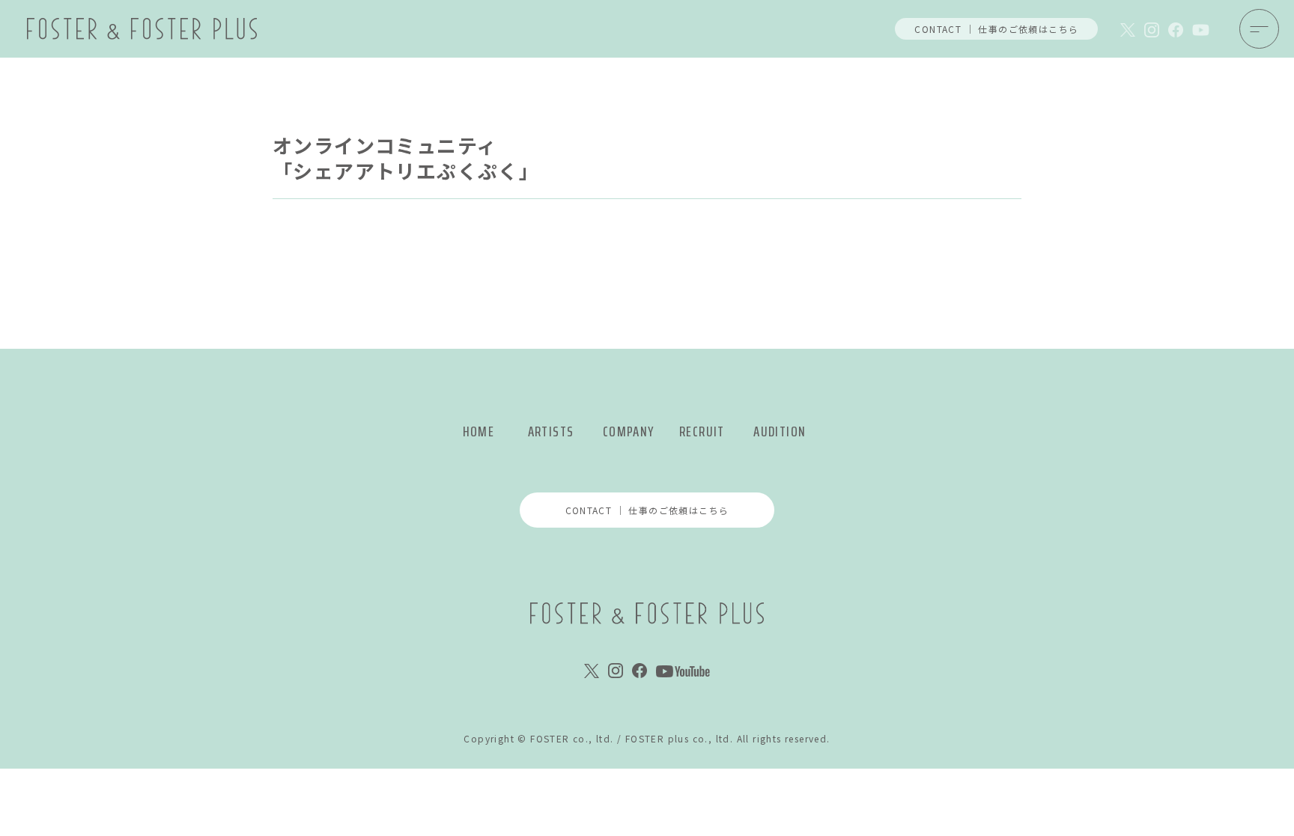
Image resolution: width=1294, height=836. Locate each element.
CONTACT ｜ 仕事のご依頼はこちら (996, 28)
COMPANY (628, 431)
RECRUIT (702, 431)
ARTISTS (551, 431)
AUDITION (779, 431)
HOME (479, 431)
